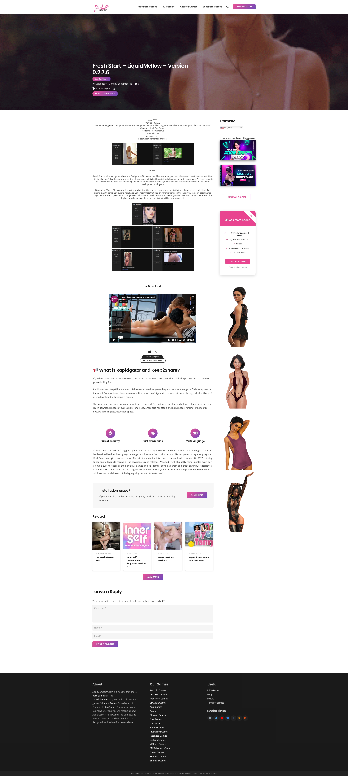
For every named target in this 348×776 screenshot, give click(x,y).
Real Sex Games (106, 469)
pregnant (207, 454)
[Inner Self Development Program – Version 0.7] (137, 523)
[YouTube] (222, 718)
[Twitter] (216, 718)
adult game (135, 454)
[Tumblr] (233, 718)
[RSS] (239, 718)
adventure (147, 454)
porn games (98, 695)
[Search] (227, 7)
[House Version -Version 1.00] (168, 523)
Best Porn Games (159, 694)
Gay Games (156, 719)
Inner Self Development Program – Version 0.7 (136, 562)
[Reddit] (245, 718)
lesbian (170, 454)
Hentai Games (108, 707)
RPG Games (213, 690)
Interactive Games (159, 731)
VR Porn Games (158, 744)
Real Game (99, 458)
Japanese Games (158, 735)
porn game (195, 454)
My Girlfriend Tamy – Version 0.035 (199, 559)
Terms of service (215, 702)
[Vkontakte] (227, 718)
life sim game (182, 454)
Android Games (158, 690)
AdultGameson (103, 699)
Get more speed (238, 261)
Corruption (159, 454)
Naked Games (157, 752)
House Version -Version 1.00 (166, 559)
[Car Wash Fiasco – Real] (106, 523)
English (228, 127)
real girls (110, 458)
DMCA (210, 698)
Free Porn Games (159, 698)
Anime (153, 711)
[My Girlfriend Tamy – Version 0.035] (199, 523)
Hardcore (155, 723)
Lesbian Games (158, 739)
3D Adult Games (158, 702)
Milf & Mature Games (161, 748)
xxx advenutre (124, 458)
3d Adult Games (108, 703)
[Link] (100, 8)
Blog (209, 694)
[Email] (210, 718)
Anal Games (156, 706)
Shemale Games (158, 760)
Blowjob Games (158, 715)
